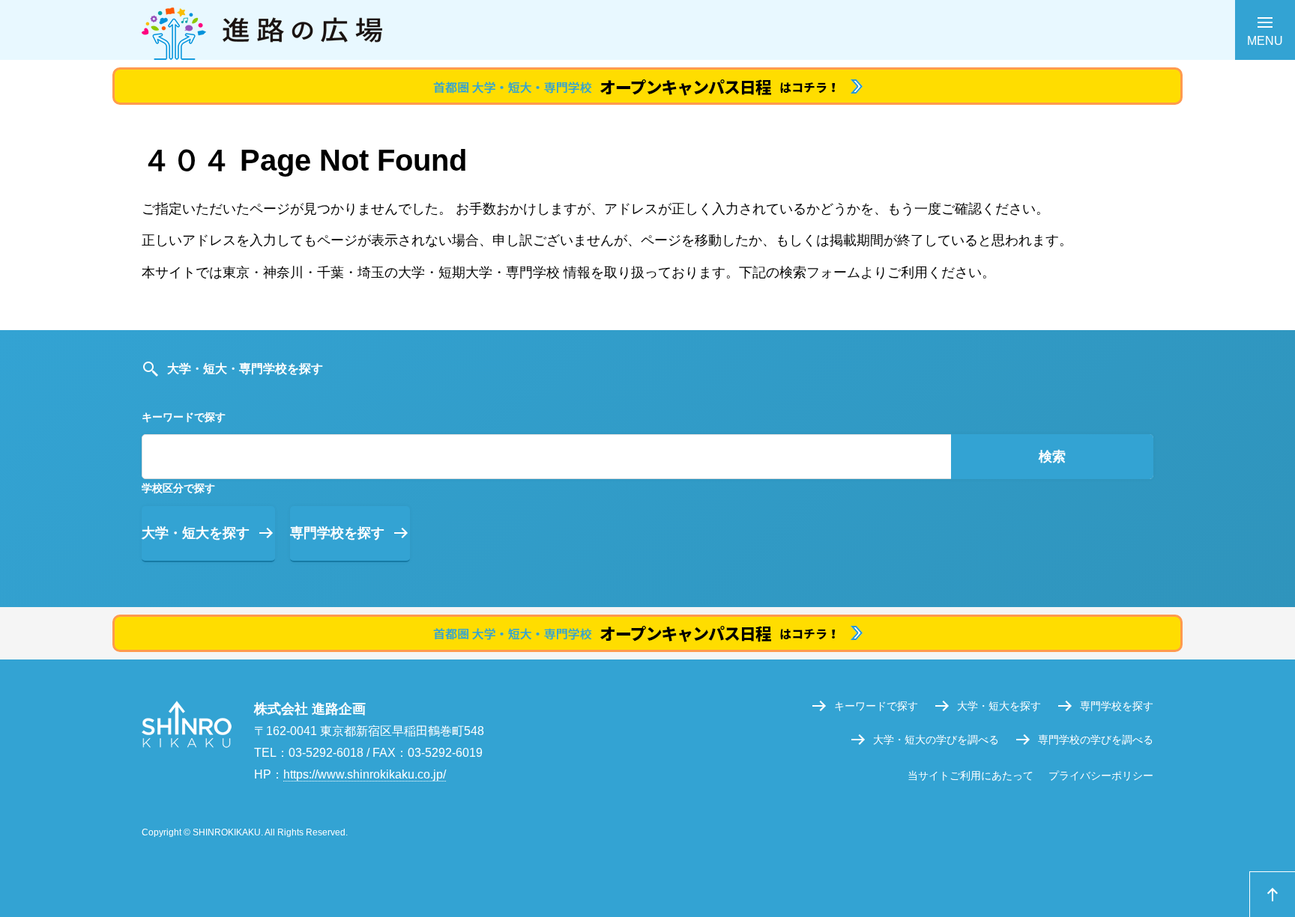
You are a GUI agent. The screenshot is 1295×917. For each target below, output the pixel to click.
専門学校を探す (337, 532)
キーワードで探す (876, 706)
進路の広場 (647, 30)
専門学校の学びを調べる (1095, 740)
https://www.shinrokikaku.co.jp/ (364, 774)
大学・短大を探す (196, 532)
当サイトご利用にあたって (970, 776)
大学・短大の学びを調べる (936, 740)
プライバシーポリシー (1100, 776)
